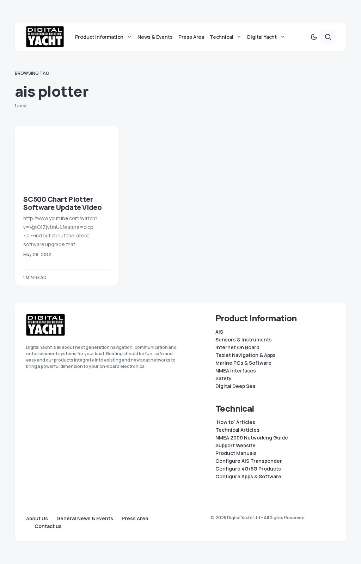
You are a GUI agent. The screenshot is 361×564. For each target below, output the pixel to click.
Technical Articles (237, 429)
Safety (223, 378)
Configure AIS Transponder (248, 461)
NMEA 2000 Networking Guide (251, 437)
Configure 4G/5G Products (248, 468)
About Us (37, 518)
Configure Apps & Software (248, 476)
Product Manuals (236, 453)
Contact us (48, 526)
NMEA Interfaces (235, 370)
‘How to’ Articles (235, 422)
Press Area (135, 518)
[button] (314, 37)
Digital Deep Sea (235, 386)
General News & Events (84, 518)
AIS (219, 331)
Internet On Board (237, 347)
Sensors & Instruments (243, 339)
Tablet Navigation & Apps (245, 355)
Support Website (235, 445)
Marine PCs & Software (243, 362)
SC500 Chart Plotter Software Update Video (62, 203)
